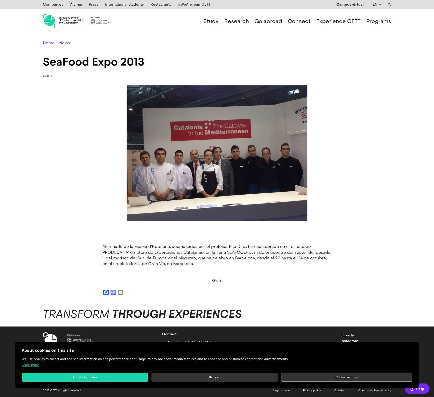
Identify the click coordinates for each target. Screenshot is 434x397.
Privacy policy (312, 390)
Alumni (76, 4)
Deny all (215, 377)
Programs (378, 21)
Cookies (339, 390)
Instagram (349, 340)
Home (49, 42)
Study (211, 21)
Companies (53, 4)
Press (93, 4)
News (64, 42)
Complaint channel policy (374, 390)
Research (236, 21)
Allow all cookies (85, 377)
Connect (299, 21)
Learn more (30, 365)
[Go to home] (77, 21)
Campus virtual (350, 4)
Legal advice (281, 390)
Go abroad (268, 21)
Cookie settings (347, 377)
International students (124, 4)
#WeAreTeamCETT (194, 4)
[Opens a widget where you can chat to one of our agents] (417, 389)
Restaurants (161, 4)
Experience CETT (338, 21)
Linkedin (348, 335)
